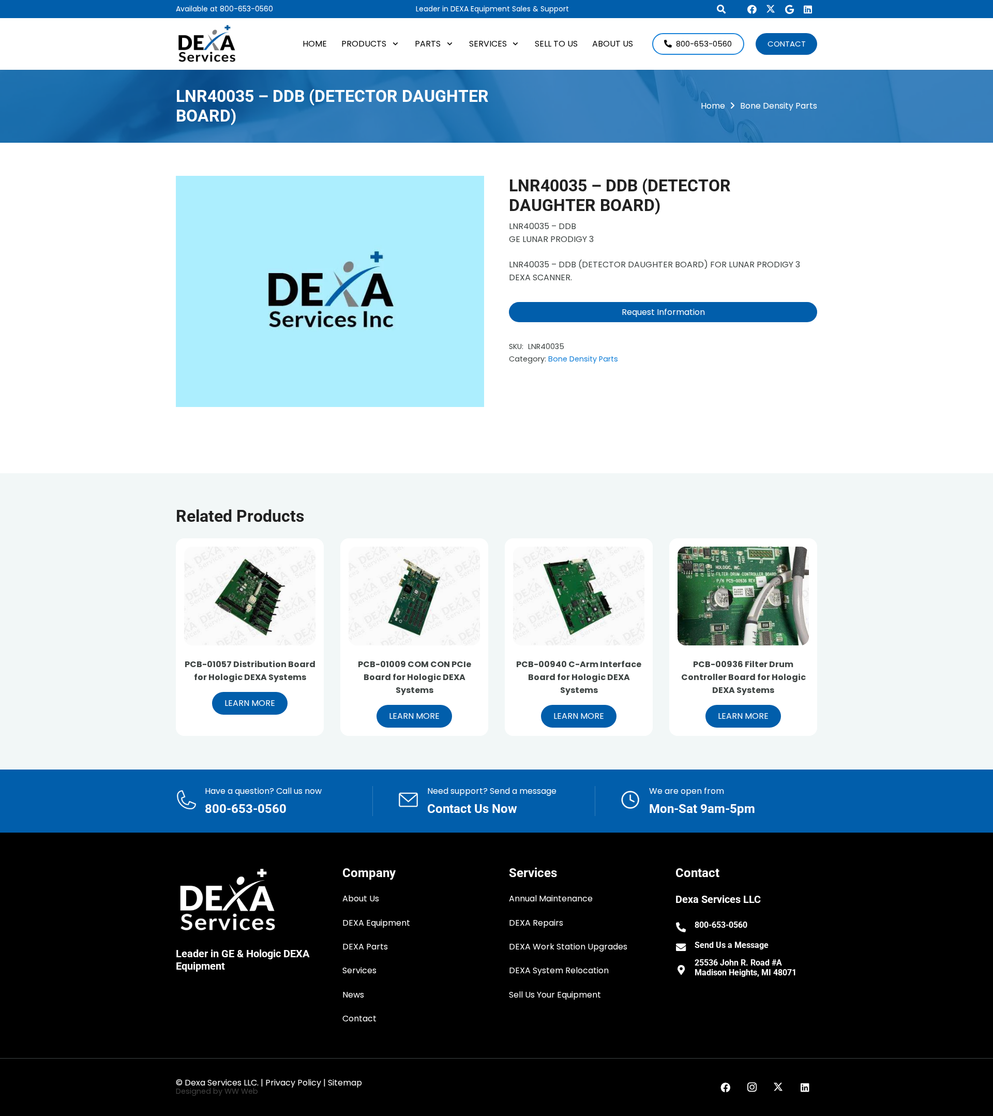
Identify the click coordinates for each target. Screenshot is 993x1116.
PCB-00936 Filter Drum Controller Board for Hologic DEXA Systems (743, 677)
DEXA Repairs (536, 923)
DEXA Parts (365, 947)
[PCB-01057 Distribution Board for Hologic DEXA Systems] (249, 596)
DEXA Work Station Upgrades (568, 947)
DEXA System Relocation (559, 970)
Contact (359, 1018)
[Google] (789, 9)
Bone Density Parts (778, 106)
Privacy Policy (293, 1083)
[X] (770, 9)
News (353, 995)
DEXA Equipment (376, 923)
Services (359, 970)
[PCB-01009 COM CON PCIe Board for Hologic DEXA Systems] (414, 596)
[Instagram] (752, 1087)
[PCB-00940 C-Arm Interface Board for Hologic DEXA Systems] (578, 596)
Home (713, 106)
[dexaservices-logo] (207, 44)
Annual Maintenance (551, 898)
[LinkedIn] (808, 9)
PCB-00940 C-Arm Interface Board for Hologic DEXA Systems (578, 677)
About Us (360, 898)
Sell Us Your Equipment (555, 995)
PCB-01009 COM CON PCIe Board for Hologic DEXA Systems (414, 677)
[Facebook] (752, 9)
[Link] (274, 801)
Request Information (663, 312)
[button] (393, 44)
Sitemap (345, 1083)
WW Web (241, 1091)
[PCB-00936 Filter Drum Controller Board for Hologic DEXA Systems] (743, 596)
